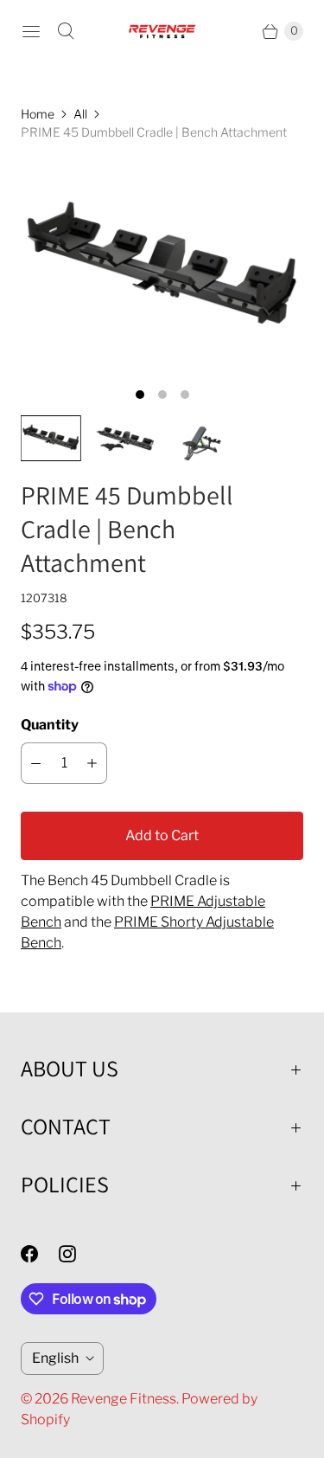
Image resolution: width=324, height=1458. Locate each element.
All (80, 113)
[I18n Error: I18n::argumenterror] (51, 438)
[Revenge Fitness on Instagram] (78, 1254)
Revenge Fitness (123, 1399)
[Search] (65, 31)
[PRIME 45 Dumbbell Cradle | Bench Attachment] (162, 268)
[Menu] (31, 31)
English (55, 1358)
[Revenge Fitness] (162, 31)
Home (37, 113)
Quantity (50, 724)
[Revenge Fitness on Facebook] (40, 1254)
